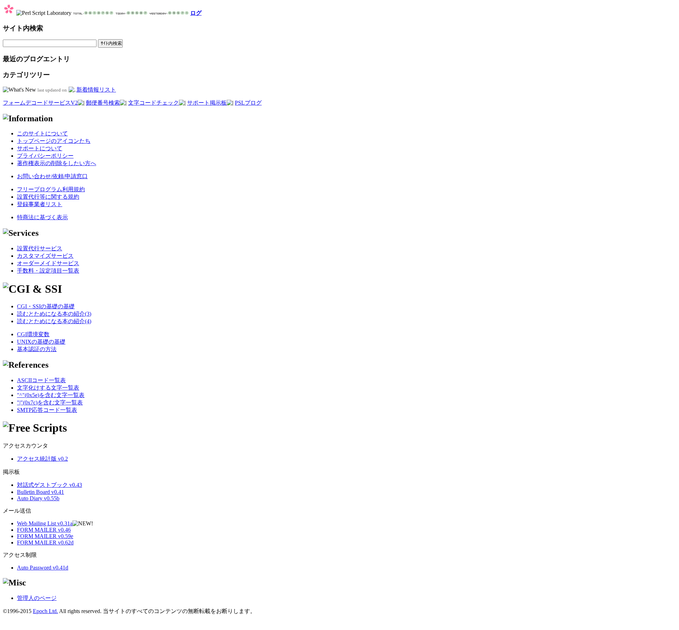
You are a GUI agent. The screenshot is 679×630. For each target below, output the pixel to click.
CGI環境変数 (33, 334)
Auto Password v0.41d (42, 568)
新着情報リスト (96, 90)
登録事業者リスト (39, 204)
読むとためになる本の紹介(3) (54, 314)
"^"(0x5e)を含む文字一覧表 (51, 395)
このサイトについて (42, 133)
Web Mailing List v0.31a (44, 523)
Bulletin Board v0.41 (40, 492)
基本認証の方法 (37, 349)
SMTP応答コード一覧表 (47, 410)
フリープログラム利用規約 (51, 189)
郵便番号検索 (103, 103)
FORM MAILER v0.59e (45, 536)
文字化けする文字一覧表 (48, 388)
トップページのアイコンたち (54, 141)
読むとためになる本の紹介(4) (54, 321)
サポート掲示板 (207, 103)
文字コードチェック (153, 103)
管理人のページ (37, 598)
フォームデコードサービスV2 (40, 103)
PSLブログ (248, 103)
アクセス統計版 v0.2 (42, 459)
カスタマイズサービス (45, 256)
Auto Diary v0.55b (38, 498)
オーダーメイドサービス (48, 263)
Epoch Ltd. (45, 611)
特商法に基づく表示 (42, 217)
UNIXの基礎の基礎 (41, 342)
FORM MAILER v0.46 (44, 530)
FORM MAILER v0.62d (45, 542)
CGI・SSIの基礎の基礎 (46, 306)
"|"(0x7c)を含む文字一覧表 (50, 402)
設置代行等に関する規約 (48, 197)
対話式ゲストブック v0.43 (49, 485)
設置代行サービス (39, 248)
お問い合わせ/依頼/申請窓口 (52, 176)
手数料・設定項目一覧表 (48, 271)
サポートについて (39, 148)
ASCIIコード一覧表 (41, 380)
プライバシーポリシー (45, 156)
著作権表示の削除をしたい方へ (56, 163)
